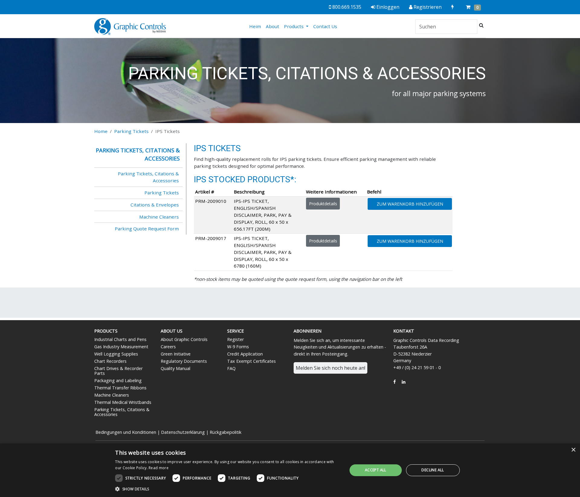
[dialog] (290, 470)
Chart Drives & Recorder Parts (118, 370)
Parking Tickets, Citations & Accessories (148, 177)
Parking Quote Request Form (147, 229)
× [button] (573, 450)
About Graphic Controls (184, 339)
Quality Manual (175, 368)
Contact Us (325, 26)
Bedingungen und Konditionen (125, 432)
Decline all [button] (432, 470)
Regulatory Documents (184, 361)
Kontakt (403, 331)
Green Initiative (176, 354)
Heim (256, 26)
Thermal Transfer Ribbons (120, 388)
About (272, 26)
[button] (227, 488)
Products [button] (294, 26)
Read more (159, 467)
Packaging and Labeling (118, 380)
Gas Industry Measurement (121, 346)
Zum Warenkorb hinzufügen (410, 204)
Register (235, 339)
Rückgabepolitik (225, 432)
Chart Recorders (110, 361)
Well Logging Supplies (116, 354)
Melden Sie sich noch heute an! (330, 368)
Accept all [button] (375, 470)
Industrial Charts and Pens (120, 339)
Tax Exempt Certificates (251, 361)
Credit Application (245, 354)
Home (101, 131)
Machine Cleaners (159, 217)
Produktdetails (323, 203)
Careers (168, 346)
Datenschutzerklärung (183, 432)
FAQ (231, 368)
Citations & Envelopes (154, 205)
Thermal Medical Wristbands (122, 402)
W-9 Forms (238, 346)
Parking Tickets (131, 131)
